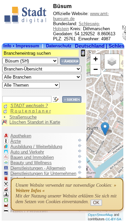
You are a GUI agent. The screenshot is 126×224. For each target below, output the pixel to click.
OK (96, 202)
